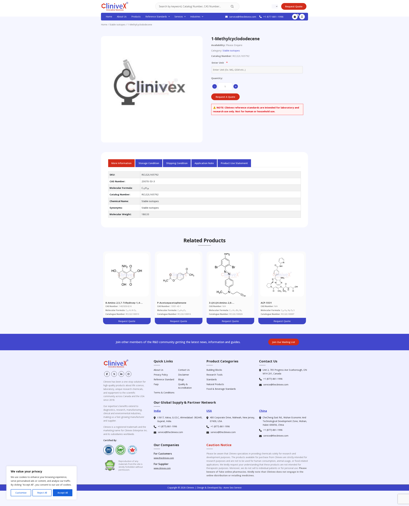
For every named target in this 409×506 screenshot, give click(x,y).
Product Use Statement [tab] (234, 163)
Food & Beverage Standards (221, 388)
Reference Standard (164, 379)
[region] (41, 483)
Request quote (293, 6)
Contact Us (184, 369)
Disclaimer (183, 374)
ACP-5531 (266, 302)
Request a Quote (225, 96)
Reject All (42, 492)
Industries (195, 16)
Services (178, 16)
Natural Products (215, 384)
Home (109, 16)
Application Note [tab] (204, 163)
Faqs (156, 384)
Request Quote (126, 321)
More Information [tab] (121, 163)
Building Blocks (214, 369)
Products (136, 16)
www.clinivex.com (162, 468)
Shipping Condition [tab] (177, 163)
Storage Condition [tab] (149, 163)
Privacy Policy (161, 374)
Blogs (181, 379)
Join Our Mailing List (283, 342)
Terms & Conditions (164, 392)
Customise (21, 492)
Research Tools (214, 374)
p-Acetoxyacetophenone (171, 302)
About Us (122, 16)
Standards (211, 379)
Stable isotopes (117, 24)
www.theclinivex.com (164, 457)
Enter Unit (220, 62)
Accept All (63, 492)
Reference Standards (156, 16)
